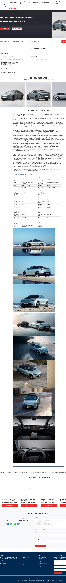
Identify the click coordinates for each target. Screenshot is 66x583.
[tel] (22, 524)
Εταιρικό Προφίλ (26, 557)
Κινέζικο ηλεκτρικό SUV (43, 563)
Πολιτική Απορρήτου (44, 578)
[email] (7, 524)
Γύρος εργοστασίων (27, 559)
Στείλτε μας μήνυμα (17, 28)
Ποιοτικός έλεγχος (26, 562)
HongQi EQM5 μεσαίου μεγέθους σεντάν (39, 472)
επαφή (24, 564)
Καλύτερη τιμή (5, 28)
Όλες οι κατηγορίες (42, 566)
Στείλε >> (58, 573)
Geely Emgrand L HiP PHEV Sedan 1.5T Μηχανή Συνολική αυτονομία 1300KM (29, 501)
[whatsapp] (11, 524)
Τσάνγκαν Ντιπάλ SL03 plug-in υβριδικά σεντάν (17, 472)
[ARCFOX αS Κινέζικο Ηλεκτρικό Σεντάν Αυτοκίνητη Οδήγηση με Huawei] (9, 489)
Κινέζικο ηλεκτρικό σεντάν (44, 561)
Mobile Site (36, 578)
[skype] (18, 524)
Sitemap (30, 578)
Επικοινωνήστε (40, 546)
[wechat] (15, 524)
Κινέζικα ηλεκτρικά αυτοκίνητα (42, 558)
